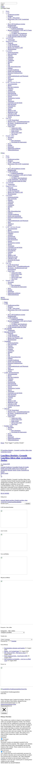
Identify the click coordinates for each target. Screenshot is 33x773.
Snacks (14, 470)
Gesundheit (15, 467)
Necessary (6, 739)
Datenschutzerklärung (14, 1)
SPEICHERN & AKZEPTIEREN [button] (10, 763)
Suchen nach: (4, 503)
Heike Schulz (4, 473)
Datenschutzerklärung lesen (8, 704)
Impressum (4, 1)
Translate (13, 641)
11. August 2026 (5, 464)
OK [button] (19, 702)
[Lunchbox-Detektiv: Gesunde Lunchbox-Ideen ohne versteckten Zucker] (16, 452)
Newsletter (29, 1)
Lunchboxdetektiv (16, 502)
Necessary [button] (3, 737)
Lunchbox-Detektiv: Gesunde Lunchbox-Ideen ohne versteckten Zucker (16, 457)
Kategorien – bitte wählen (8, 631)
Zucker (19, 470)
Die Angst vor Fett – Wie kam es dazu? (15, 653)
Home (2, 443)
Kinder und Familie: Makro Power (10, 468)
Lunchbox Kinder (14, 500)
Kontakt (23, 1)
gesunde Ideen (5, 500)
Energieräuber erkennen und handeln (14, 648)
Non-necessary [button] (5, 750)
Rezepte (10, 470)
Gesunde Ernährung (6, 467)
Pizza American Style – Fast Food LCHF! (16, 656)
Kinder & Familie (24, 467)
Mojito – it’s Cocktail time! (11, 651)
